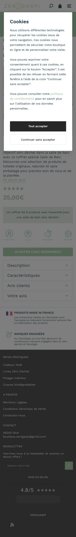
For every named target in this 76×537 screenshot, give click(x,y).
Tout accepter (38, 126)
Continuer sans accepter (38, 139)
